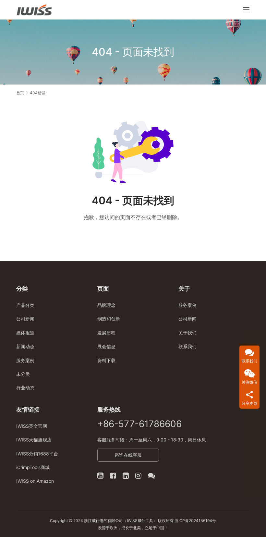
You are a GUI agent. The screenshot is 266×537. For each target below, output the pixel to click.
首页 (20, 92)
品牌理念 (106, 305)
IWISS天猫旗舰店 (34, 439)
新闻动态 (25, 346)
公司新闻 (25, 318)
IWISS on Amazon (35, 481)
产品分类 (25, 305)
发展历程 (106, 332)
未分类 (23, 374)
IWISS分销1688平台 (37, 453)
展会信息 (106, 346)
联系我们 (187, 346)
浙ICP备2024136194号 (195, 520)
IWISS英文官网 (31, 426)
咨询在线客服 (128, 455)
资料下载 (106, 360)
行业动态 (25, 387)
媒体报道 (25, 332)
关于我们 (187, 332)
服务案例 (25, 360)
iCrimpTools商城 (33, 467)
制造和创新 (108, 318)
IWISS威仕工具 (140, 520)
